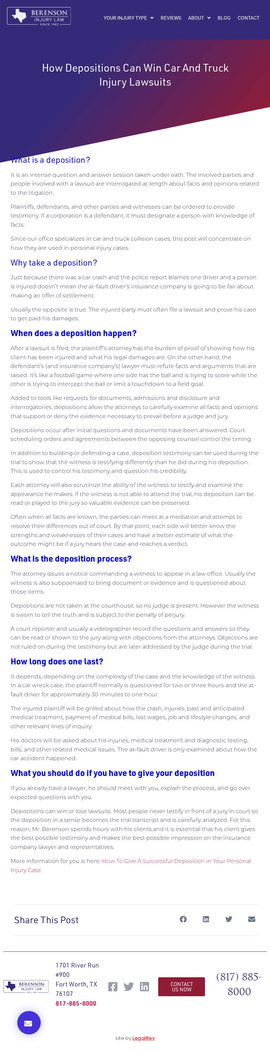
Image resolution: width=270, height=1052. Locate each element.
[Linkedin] (144, 986)
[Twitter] (128, 986)
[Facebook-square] (113, 986)
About (196, 18)
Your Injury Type (125, 18)
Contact (248, 18)
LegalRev (144, 1038)
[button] (29, 1022)
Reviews (171, 18)
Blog (224, 18)
